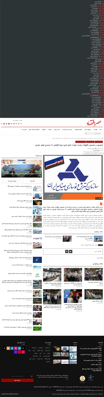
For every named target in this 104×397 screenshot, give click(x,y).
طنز (40, 356)
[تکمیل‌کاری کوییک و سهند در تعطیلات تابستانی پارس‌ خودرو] (52, 275)
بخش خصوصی (40, 350)
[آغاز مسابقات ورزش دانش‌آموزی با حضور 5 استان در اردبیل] (37, 308)
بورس (34, 350)
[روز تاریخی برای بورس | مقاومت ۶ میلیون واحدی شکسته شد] (37, 328)
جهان (29, 350)
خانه (101, 129)
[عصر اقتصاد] (94, 123)
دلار (44, 353)
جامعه (50, 129)
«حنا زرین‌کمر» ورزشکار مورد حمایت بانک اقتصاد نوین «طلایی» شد (16, 236)
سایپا (82, 245)
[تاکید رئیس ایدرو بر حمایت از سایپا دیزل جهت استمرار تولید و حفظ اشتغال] (52, 296)
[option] (21, 169)
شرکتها (44, 129)
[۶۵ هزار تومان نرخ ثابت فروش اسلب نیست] (37, 301)
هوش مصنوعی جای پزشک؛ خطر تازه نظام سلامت (20, 207)
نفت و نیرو (57, 129)
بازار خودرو (41, 348)
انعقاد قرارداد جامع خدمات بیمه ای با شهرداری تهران (20, 273)
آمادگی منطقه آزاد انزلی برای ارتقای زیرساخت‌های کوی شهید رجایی (18, 230)
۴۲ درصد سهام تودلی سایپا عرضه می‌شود (95, 283)
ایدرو (96, 245)
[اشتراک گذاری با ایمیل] (70, 251)
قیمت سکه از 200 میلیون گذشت (24, 201)
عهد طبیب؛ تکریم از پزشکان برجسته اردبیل (22, 313)
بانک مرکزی (47, 350)
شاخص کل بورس (46, 356)
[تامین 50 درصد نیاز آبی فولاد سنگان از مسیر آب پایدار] (37, 293)
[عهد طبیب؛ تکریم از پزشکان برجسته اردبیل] (37, 315)
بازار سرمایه (34, 348)
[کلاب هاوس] (1, 123)
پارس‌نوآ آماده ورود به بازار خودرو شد (53, 237)
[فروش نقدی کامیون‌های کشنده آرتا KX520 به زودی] (98, 239)
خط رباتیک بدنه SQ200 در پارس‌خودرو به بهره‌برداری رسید (73, 284)
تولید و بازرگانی (90, 142)
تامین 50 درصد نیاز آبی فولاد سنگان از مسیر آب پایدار (19, 291)
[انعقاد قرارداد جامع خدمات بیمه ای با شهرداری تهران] (37, 276)
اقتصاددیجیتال (78, 129)
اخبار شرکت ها (96, 138)
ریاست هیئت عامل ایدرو (89, 245)
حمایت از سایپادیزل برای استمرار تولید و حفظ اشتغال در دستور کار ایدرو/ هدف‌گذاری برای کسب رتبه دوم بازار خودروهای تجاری (73, 307)
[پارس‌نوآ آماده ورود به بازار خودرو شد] (67, 239)
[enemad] (91, 383)
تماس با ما (24, 129)
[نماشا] (4, 123)
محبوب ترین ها (12, 181)
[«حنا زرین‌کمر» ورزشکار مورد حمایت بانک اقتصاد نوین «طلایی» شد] (37, 238)
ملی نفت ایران (32, 359)
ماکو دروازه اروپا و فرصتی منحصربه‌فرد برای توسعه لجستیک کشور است (17, 224)
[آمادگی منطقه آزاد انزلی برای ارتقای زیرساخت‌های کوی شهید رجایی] (37, 231)
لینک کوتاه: (101, 153)
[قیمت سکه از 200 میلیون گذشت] (37, 202)
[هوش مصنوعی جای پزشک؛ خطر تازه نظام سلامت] (37, 210)
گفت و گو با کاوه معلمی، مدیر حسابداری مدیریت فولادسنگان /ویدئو (23, 175)
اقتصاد (95, 129)
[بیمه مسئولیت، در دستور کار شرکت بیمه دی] (37, 268)
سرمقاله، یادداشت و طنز (34, 129)
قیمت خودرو (40, 359)
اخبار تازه (32, 181)
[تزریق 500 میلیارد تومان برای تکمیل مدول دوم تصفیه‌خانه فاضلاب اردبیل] (37, 322)
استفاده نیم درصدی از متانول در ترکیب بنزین (22, 216)
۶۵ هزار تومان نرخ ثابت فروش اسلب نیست (22, 298)
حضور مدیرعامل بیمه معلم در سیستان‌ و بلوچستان (20, 258)
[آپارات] (6, 123)
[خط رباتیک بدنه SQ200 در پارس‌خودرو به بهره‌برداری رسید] (73, 275)
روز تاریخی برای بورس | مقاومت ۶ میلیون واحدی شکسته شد (18, 327)
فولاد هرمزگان (47, 359)
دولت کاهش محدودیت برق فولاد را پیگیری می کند (20, 194)
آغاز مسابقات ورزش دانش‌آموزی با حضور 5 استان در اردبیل (18, 306)
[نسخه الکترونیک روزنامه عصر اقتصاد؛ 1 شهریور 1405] (37, 188)
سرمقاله (35, 353)
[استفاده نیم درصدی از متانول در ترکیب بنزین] (37, 219)
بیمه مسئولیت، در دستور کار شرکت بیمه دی (22, 265)
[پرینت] (66, 251)
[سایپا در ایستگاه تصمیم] (93, 294)
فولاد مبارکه (35, 356)
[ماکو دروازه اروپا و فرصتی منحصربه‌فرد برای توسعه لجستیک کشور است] (37, 225)
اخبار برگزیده (47, 348)
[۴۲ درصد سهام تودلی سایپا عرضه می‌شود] (93, 274)
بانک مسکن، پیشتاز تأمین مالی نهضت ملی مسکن (20, 243)
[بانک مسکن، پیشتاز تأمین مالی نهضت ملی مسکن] (37, 245)
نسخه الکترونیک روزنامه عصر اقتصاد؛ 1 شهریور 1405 (19, 186)
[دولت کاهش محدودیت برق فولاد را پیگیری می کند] (37, 196)
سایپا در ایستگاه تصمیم (97, 301)
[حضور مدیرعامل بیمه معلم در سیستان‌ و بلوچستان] (37, 260)
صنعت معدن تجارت (67, 129)
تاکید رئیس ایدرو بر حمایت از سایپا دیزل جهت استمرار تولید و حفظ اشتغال (52, 306)
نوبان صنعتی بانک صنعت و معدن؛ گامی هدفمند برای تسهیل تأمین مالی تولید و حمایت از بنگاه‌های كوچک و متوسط (18, 251)
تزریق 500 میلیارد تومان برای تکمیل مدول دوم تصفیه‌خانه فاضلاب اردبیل (17, 320)
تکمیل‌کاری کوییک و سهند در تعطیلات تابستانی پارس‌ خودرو (52, 284)
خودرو (49, 353)
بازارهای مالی (88, 129)
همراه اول (48, 361)
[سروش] (9, 123)
